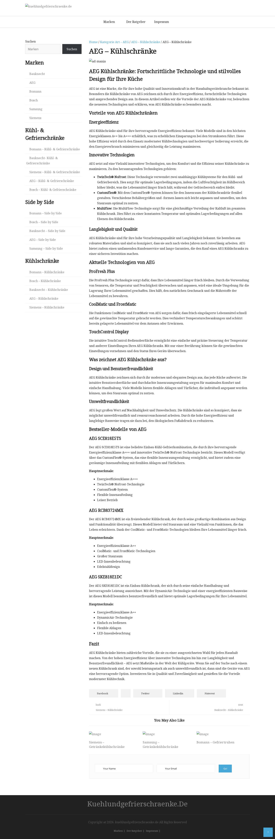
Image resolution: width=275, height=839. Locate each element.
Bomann (35, 91)
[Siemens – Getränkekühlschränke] (114, 734)
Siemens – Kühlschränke (46, 307)
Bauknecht (37, 74)
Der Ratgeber (136, 22)
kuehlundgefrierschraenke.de (137, 803)
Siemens (35, 118)
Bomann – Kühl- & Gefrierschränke (54, 149)
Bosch (33, 100)
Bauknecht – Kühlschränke (48, 290)
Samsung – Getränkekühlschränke (160, 744)
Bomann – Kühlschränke (46, 272)
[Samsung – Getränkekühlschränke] (167, 734)
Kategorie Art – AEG (114, 42)
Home (93, 42)
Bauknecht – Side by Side (47, 231)
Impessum (161, 22)
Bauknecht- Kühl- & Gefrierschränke (42, 160)
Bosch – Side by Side (43, 222)
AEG (32, 83)
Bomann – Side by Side (45, 213)
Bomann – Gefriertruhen (215, 742)
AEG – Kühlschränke (145, 42)
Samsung (35, 109)
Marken (109, 22)
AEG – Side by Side (42, 240)
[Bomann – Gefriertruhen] (221, 734)
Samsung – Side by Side (46, 248)
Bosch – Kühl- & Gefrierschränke (52, 190)
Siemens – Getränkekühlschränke (107, 744)
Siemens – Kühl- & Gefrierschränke (54, 172)
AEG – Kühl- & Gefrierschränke (51, 181)
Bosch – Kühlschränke (45, 281)
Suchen (30, 41)
